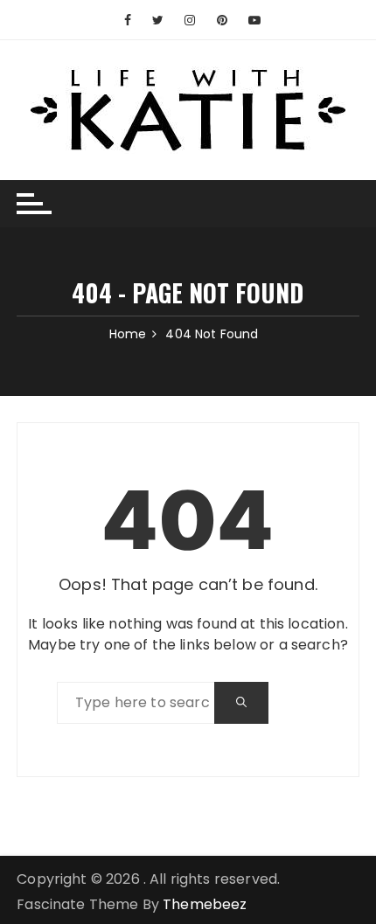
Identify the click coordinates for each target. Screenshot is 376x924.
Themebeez (205, 904)
